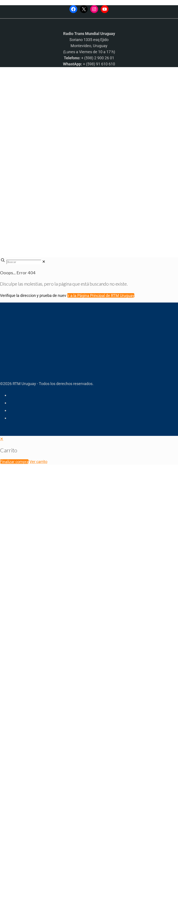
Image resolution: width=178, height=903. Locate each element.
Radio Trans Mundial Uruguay (53, 834)
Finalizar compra (14, 461)
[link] (43, 261)
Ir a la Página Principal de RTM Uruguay (100, 295)
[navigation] (89, 450)
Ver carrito (38, 461)
